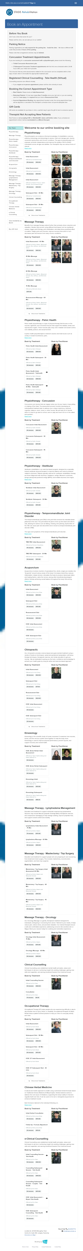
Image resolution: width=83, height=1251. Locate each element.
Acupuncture (13, 164)
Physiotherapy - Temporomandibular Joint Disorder (15, 158)
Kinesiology (12, 172)
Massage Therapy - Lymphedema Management (15, 178)
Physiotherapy (13, 132)
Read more (28, 148)
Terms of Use (25, 1246)
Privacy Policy (35, 1246)
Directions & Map (30, 1235)
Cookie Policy (58, 1246)
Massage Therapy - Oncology (15, 192)
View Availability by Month (15, 222)
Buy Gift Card (13, 229)
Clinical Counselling (15, 197)
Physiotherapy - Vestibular (14, 152)
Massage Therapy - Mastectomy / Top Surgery (15, 185)
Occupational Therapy (13, 202)
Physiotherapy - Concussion (14, 146)
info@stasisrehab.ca (69, 1231)
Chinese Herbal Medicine (14, 207)
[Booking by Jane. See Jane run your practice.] (41, 1242)
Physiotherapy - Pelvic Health (14, 140)
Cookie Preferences (46, 1246)
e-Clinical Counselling (13, 213)
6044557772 (72, 1229)
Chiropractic (13, 168)
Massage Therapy (15, 135)
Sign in (33, 3)
